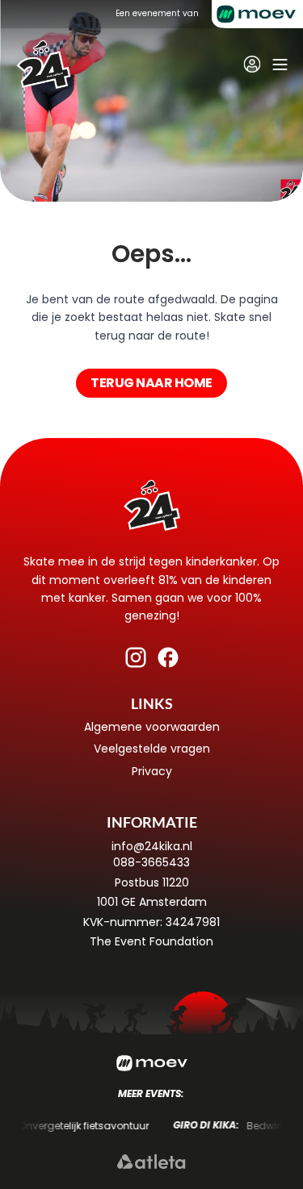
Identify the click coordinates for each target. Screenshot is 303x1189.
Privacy (152, 771)
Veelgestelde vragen (152, 749)
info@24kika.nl (152, 846)
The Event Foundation (151, 941)
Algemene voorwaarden (152, 727)
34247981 (193, 922)
